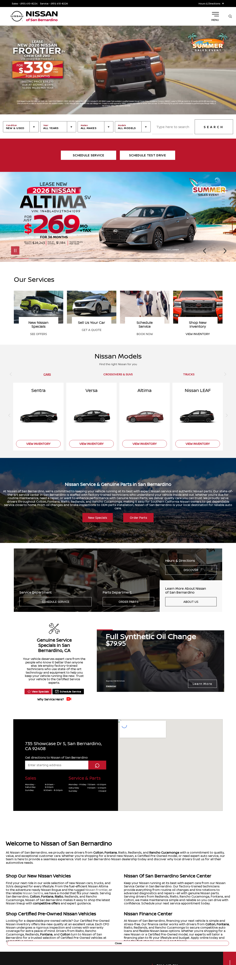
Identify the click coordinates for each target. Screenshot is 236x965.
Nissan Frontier (96, 890)
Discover (191, 570)
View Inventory (91, 334)
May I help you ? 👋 (215, 933)
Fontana (111, 852)
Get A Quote (198, 330)
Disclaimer (172, 249)
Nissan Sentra (33, 893)
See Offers (144, 334)
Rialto (59, 896)
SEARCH (214, 127)
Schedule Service (55, 602)
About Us (190, 602)
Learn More (202, 684)
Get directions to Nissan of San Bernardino (56, 757)
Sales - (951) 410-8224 (25, 3)
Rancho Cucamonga (164, 852)
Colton (98, 852)
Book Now (38, 334)
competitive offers (46, 903)
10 (225, 215)
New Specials (97, 518)
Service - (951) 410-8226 (54, 3)
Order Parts (138, 518)
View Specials (40, 691)
